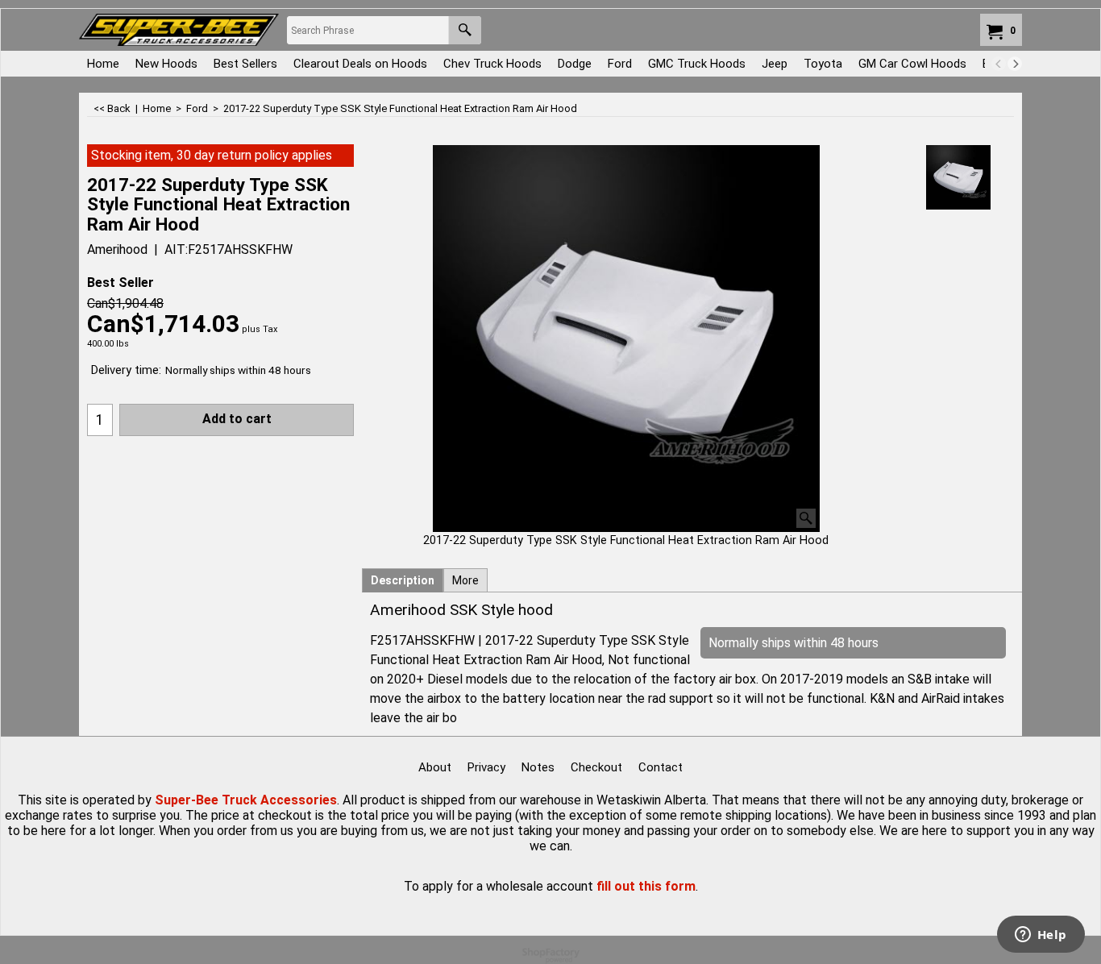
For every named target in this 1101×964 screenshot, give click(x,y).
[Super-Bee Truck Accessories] (179, 30)
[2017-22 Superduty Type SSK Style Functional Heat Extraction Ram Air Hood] (626, 338)
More (465, 580)
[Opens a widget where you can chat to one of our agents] (1040, 936)
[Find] (464, 30)
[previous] (998, 63)
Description (402, 580)
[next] (1015, 63)
